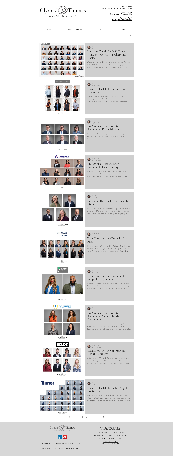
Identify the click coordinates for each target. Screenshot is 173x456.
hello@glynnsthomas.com (110, 443)
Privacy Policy (59, 448)
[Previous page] (74, 417)
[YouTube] (65, 437)
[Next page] (99, 417)
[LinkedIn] (60, 437)
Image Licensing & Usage (74, 448)
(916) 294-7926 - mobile (110, 442)
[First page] (69, 417)
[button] (131, 36)
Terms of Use (46, 448)
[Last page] (103, 417)
